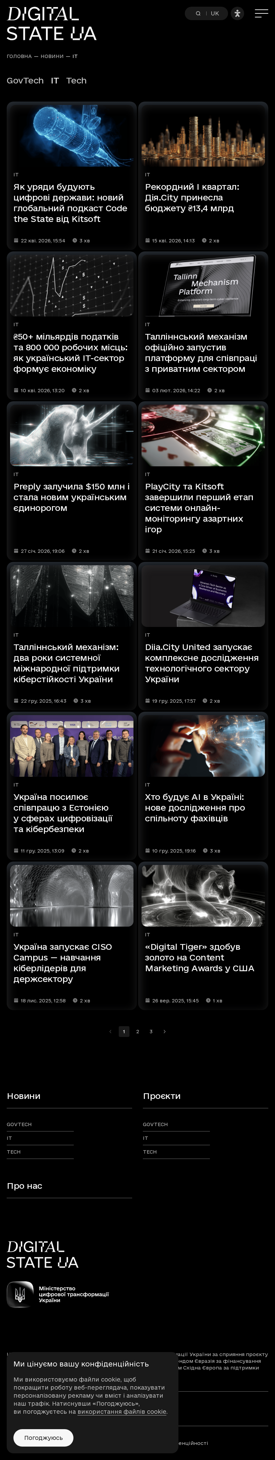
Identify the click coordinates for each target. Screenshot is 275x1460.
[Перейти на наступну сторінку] (164, 1031)
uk (215, 13)
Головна (19, 56)
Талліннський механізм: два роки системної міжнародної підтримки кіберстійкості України (66, 663)
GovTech (25, 80)
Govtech (19, 1124)
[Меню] (261, 13)
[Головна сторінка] (55, 23)
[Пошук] (198, 13)
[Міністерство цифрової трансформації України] (137, 1294)
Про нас (24, 1185)
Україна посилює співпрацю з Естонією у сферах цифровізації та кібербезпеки (63, 813)
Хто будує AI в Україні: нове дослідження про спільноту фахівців (195, 807)
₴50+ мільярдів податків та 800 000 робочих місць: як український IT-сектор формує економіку (70, 352)
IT (16, 174)
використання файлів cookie (121, 1411)
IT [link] (75, 56)
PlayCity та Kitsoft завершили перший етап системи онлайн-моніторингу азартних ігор (199, 507)
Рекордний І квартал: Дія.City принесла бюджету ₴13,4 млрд (192, 197)
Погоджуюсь (43, 1438)
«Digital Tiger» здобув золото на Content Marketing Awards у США (199, 957)
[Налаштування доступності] (237, 13)
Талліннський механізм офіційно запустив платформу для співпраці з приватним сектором (201, 352)
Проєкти (162, 1096)
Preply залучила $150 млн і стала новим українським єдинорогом (71, 497)
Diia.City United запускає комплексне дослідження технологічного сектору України (202, 663)
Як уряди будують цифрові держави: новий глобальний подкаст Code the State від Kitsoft (70, 203)
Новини (52, 56)
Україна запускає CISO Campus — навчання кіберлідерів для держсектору (62, 963)
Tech (76, 80)
